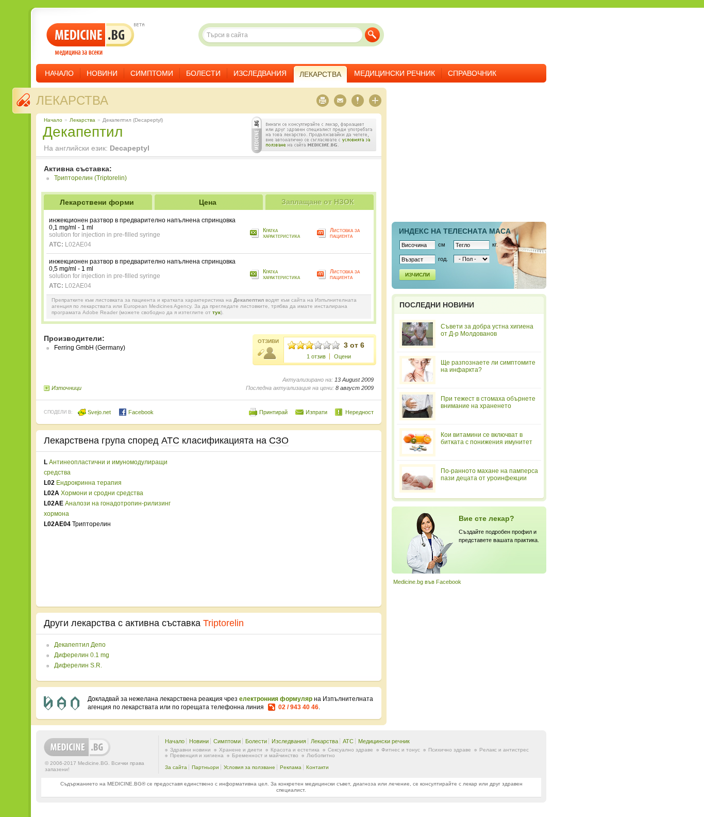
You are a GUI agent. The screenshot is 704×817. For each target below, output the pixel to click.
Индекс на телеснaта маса (455, 231)
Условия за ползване (249, 767)
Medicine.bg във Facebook (427, 582)
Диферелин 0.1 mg (81, 655)
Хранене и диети (240, 750)
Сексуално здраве (350, 750)
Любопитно (321, 755)
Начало (59, 73)
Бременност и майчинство (265, 755)
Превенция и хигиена (197, 755)
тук (216, 312)
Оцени (342, 356)
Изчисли (417, 274)
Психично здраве (449, 750)
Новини (102, 73)
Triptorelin (223, 623)
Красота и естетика (295, 750)
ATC (348, 741)
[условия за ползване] (314, 135)
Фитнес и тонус (400, 750)
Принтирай (273, 412)
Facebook (140, 412)
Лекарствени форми (97, 202)
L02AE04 (78, 244)
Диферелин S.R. (78, 665)
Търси (372, 34)
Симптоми (151, 73)
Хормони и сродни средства (102, 493)
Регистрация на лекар (469, 540)
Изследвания (260, 73)
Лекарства (72, 100)
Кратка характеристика (281, 233)
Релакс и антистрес (504, 750)
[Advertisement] (289, 529)
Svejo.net (98, 412)
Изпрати (316, 412)
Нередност (359, 412)
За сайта (176, 767)
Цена (207, 202)
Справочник (472, 73)
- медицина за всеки (90, 39)
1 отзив (316, 356)
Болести (203, 73)
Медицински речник (394, 73)
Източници (66, 388)
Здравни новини (190, 750)
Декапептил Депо (80, 644)
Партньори (205, 767)
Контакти (317, 767)
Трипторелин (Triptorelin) (90, 178)
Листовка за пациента (345, 233)
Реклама (290, 767)
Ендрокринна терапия (89, 482)
